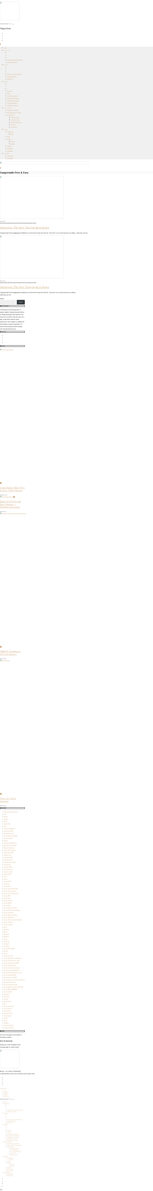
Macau (9, 146)
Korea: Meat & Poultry (11, 915)
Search (2, 299)
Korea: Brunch (8, 900)
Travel (6, 129)
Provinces (10, 115)
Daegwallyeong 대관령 (5, 282)
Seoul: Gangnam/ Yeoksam (12, 967)
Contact (6, 1096)
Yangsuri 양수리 (8, 1027)
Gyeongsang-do (16, 122)
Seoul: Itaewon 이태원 (10, 977)
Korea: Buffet (8, 903)
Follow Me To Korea (10, 850)
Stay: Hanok (7, 1008)
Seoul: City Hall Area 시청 (11, 960)
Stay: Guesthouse (9, 1006)
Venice (5, 1020)
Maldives (10, 151)
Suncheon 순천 (8, 1013)
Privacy (6, 1093)
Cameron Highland (9, 828)
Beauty (6, 64)
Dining (6, 81)
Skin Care (6, 996)
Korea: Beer (7, 898)
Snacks (6, 999)
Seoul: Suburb (8, 991)
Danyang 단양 (8, 838)
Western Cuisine (12, 105)
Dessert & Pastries (13, 98)
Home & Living (12, 62)
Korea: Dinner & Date (10, 908)
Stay (5, 1003)
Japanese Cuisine (13, 100)
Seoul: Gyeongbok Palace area (13, 972)
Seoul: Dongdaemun (10, 965)
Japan (9, 139)
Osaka (13, 144)
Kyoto (13, 141)
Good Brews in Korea (14, 112)
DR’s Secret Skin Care (14, 74)
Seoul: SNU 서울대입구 (11, 989)
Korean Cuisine (12, 103)
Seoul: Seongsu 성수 (10, 982)
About (6, 1091)
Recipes (6, 951)
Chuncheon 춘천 (8, 831)
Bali (12, 134)
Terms (6, 1094)
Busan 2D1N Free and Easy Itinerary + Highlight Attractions (10, 504)
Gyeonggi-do (15, 120)
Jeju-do (13, 124)
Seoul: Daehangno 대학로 (11, 963)
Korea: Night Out (9, 917)
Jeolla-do (14, 127)
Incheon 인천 (7, 874)
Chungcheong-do (9, 833)
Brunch (9, 91)
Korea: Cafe (7, 905)
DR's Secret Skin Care (10, 843)
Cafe (8, 93)
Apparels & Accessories (15, 60)
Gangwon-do (15, 117)
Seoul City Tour (8, 955)
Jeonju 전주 (7, 886)
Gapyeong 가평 (8, 857)
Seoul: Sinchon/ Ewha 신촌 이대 (13, 987)
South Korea (8, 107)
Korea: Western (8, 922)
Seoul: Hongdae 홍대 (10, 975)
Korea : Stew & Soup (10, 891)
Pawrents (10, 156)
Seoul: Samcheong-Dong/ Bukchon (14, 979)
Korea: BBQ (7, 896)
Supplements (11, 76)
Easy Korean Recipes (10, 845)
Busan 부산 (7, 824)
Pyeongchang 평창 (26, 282)
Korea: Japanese (9, 912)
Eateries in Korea (12, 110)
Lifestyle (7, 50)
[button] (13, 1099)
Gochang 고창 (8, 860)
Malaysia (10, 148)
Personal (7, 153)
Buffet (5, 821)
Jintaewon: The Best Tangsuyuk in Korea (24, 227)
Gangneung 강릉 (8, 852)
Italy (8, 136)
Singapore (7, 994)
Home (5, 48)
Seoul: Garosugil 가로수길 (11, 970)
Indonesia (10, 132)
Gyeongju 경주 (8, 867)
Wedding (10, 158)
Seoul (5, 953)
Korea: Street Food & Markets (13, 920)
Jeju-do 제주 (7, 881)
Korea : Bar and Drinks (11, 888)
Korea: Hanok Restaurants (12, 910)
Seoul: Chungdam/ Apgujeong (13, 958)
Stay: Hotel (7, 1011)
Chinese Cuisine (12, 96)
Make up (10, 79)
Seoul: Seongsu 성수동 (10, 984)
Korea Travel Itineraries (11, 893)
